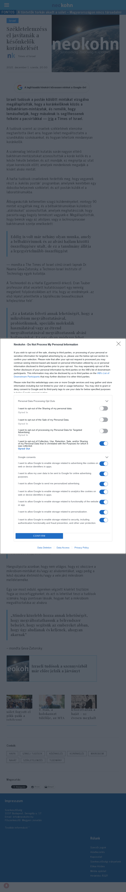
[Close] (119, 345)
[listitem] (63, 401)
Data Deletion (44, 547)
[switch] (103, 408)
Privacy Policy (81, 547)
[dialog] (63, 446)
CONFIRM (39, 536)
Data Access (63, 547)
